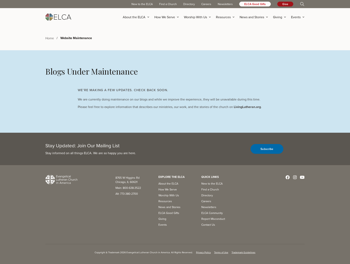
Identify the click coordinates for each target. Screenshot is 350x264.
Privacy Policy (203, 252)
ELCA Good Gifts (255, 4)
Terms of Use (221, 252)
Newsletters (225, 4)
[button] (137, 17)
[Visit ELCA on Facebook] (287, 177)
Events (162, 225)
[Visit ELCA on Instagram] (294, 177)
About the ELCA (168, 184)
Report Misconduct (213, 219)
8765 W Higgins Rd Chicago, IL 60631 (127, 180)
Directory (189, 4)
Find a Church (168, 4)
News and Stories (169, 207)
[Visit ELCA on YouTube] (302, 177)
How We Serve (167, 189)
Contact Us (208, 225)
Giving (162, 219)
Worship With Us (168, 195)
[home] (58, 17)
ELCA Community (212, 213)
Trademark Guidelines (243, 252)
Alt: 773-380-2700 (126, 194)
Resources (165, 201)
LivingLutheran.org (247, 107)
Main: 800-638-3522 (128, 188)
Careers (206, 4)
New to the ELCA (142, 4)
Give (285, 4)
